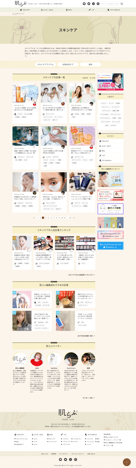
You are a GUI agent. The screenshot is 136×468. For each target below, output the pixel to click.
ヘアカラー (65, 438)
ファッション (90, 441)
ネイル (35, 444)
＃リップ (111, 103)
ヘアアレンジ (66, 441)
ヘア (103, 156)
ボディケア (52, 438)
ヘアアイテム (66, 444)
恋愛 (98, 441)
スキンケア (105, 141)
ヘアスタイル (77, 438)
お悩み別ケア (68, 64)
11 (64, 218)
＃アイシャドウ (106, 110)
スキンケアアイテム (45, 64)
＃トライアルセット (105, 118)
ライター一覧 (109, 445)
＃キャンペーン (106, 107)
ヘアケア (75, 441)
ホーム (14, 13)
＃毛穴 (106, 125)
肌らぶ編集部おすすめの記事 (113, 442)
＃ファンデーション (116, 114)
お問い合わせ (91, 454)
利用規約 (53, 454)
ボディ (103, 151)
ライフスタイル (106, 160)
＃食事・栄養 (115, 110)
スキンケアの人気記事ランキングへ (80, 275)
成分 (90, 64)
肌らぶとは (45, 454)
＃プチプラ (113, 125)
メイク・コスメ (106, 146)
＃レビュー (104, 103)
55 (70, 218)
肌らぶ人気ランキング (111, 437)
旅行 (98, 438)
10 (62, 218)
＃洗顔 (114, 118)
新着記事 (107, 434)
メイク (35, 441)
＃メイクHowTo (104, 114)
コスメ (35, 438)
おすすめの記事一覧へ (85, 336)
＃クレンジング (116, 122)
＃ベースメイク (115, 107)
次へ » (74, 218)
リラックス (89, 438)
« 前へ (34, 218)
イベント (89, 444)
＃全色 (119, 118)
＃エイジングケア (105, 122)
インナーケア (53, 441)
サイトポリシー (63, 454)
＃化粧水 (117, 103)
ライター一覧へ (88, 398)
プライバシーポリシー (77, 454)
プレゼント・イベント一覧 (113, 439)
